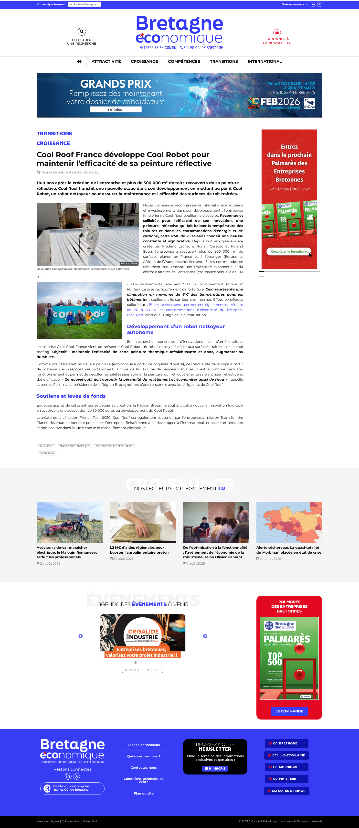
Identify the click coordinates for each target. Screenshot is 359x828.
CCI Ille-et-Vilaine (288, 755)
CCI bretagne (285, 743)
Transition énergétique (74, 446)
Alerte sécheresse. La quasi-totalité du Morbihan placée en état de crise (288, 550)
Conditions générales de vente (144, 780)
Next (205, 636)
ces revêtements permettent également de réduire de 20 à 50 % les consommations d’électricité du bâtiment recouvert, (185, 309)
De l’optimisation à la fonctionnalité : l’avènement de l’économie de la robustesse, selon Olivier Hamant (215, 552)
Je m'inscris (215, 768)
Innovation (46, 446)
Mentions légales (48, 821)
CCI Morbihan (285, 767)
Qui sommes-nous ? (143, 756)
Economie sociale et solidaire (113, 446)
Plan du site (144, 793)
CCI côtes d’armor (289, 791)
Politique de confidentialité (79, 821)
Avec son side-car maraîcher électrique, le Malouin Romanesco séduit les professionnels (67, 552)
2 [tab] (140, 662)
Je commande (289, 711)
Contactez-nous (144, 767)
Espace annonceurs (143, 745)
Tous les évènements (142, 670)
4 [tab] (150, 662)
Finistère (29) (47, 453)
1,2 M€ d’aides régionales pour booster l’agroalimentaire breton (139, 550)
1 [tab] (135, 662)
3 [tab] (145, 662)
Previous (80, 636)
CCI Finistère (284, 779)
